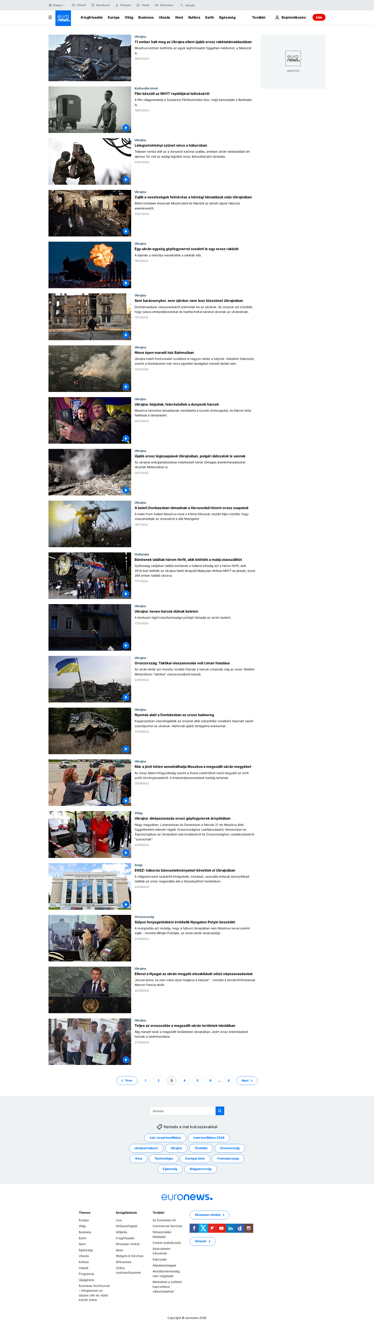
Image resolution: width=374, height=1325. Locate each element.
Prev (129, 1080)
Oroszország (144, 916)
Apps (119, 1250)
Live (319, 17)
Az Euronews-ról (164, 1220)
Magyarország (200, 1169)
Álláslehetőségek (164, 1265)
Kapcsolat (160, 1259)
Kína (138, 1158)
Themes (84, 1212)
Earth (209, 17)
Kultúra (194, 17)
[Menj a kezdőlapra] (63, 18)
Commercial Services (167, 1226)
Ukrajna (140, 36)
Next (179, 17)
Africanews (123, 1262)
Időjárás (121, 1232)
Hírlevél (200, 1241)
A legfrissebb (92, 17)
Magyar (57, 5)
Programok (86, 1274)
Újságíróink (86, 1280)
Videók (84, 1268)
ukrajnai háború (146, 1148)
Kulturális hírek (146, 88)
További (158, 1212)
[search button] (181, 5)
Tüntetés (201, 1148)
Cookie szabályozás (167, 1242)
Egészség (227, 17)
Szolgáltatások (126, 1212)
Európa (113, 17)
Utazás (164, 17)
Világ (129, 17)
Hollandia (142, 554)
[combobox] (203, 5)
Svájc (139, 865)
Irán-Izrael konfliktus (165, 1137)
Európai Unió (195, 1158)
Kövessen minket (128, 1244)
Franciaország (228, 1158)
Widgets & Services (129, 1256)
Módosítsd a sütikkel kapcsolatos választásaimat (167, 1286)
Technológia (164, 1158)
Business (145, 17)
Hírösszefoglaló (126, 1226)
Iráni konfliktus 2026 (208, 1137)
